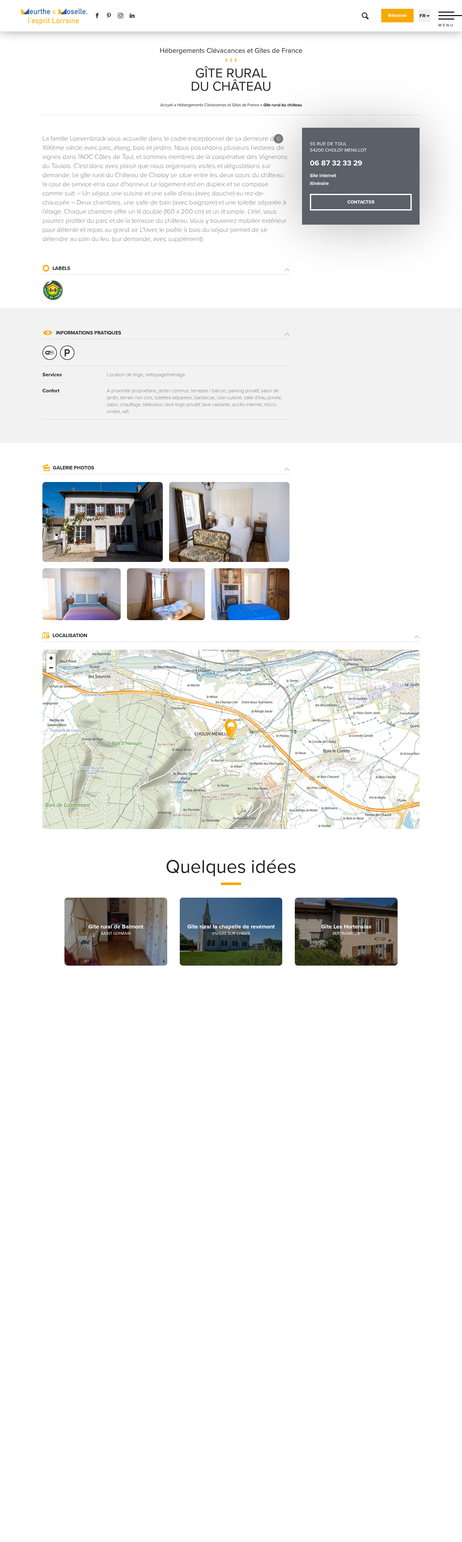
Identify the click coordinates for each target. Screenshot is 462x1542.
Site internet (323, 175)
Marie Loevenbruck (278, 138)
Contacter (361, 202)
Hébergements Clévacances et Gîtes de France (231, 51)
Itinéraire (319, 183)
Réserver (397, 15)
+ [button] (51, 658)
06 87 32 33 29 (336, 163)
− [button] (51, 668)
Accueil (166, 105)
